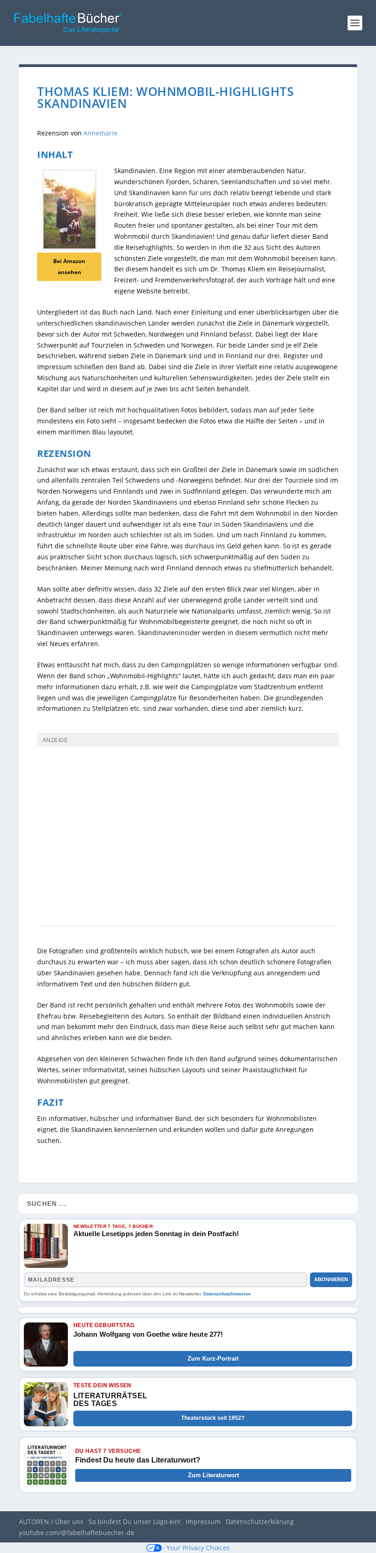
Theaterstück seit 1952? (212, 1418)
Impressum (203, 1521)
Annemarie (100, 133)
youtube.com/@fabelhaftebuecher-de (76, 1532)
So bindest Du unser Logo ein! (134, 1521)
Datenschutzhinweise (227, 1293)
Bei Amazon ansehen (69, 266)
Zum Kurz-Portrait (213, 1358)
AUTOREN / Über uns (51, 1521)
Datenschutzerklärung (260, 1521)
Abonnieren (331, 1279)
